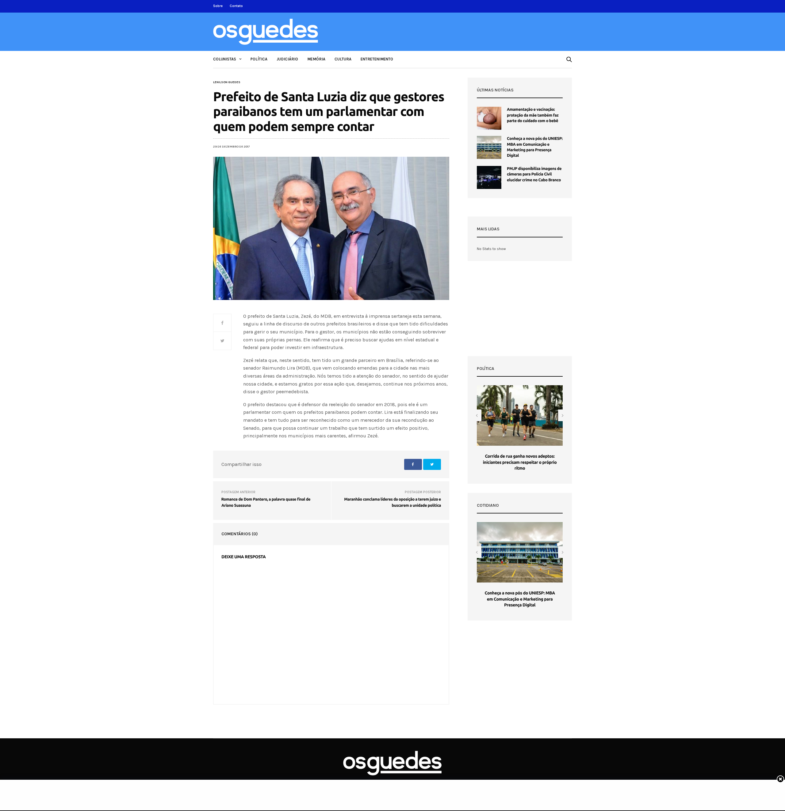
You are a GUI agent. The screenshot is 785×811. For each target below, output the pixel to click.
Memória (316, 59)
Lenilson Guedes (226, 82)
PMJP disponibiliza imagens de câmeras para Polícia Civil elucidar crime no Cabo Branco (534, 174)
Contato (236, 6)
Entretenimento (377, 59)
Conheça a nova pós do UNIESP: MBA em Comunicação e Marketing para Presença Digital (519, 598)
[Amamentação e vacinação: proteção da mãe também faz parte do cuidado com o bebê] (489, 118)
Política (259, 59)
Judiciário (287, 59)
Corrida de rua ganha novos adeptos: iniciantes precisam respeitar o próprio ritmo (520, 462)
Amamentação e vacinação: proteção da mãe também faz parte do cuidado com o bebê (532, 115)
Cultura (343, 59)
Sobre (218, 6)
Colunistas (224, 59)
